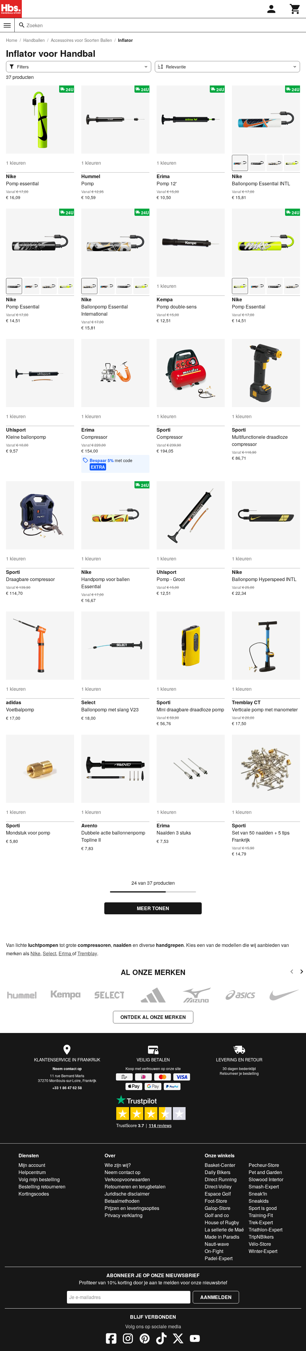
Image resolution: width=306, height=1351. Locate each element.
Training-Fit (261, 1215)
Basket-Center (220, 1165)
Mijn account (32, 1165)
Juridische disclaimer (127, 1193)
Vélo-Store (260, 1243)
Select (88, 702)
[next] (301, 972)
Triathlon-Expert (265, 1229)
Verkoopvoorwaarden (127, 1179)
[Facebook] (111, 1339)
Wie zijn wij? (118, 1165)
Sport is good (263, 1208)
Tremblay (87, 953)
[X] (178, 1339)
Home (11, 40)
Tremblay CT (246, 702)
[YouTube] (195, 1339)
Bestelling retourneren (42, 1186)
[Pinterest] (145, 1339)
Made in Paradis (222, 1236)
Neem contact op (67, 1068)
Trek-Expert (261, 1222)
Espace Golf (218, 1193)
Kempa (165, 299)
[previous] (291, 972)
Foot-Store (216, 1200)
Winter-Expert (263, 1251)
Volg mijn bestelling (39, 1179)
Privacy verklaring (124, 1215)
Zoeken (35, 25)
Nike (11, 176)
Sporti (163, 429)
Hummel (90, 176)
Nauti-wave (217, 1243)
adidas (13, 702)
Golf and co (217, 1215)
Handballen (34, 40)
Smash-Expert (264, 1186)
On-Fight (214, 1251)
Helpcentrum (32, 1172)
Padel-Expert (218, 1258)
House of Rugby (222, 1222)
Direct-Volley (218, 1186)
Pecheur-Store (264, 1165)
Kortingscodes (34, 1193)
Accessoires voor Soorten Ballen (81, 40)
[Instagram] (128, 1339)
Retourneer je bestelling (239, 1073)
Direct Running (221, 1179)
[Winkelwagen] (295, 9)
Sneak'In (258, 1193)
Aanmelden (216, 1297)
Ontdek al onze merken (153, 1017)
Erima (163, 176)
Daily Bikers (217, 1172)
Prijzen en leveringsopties (132, 1208)
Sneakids (259, 1200)
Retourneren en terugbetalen (135, 1186)
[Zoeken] (21, 25)
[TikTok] (161, 1339)
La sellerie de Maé (224, 1229)
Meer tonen (153, 908)
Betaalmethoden (122, 1200)
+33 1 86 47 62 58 (67, 1087)
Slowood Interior (266, 1179)
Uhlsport (16, 429)
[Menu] (7, 25)
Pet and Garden (265, 1172)
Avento (89, 825)
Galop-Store (217, 1208)
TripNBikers (261, 1236)
